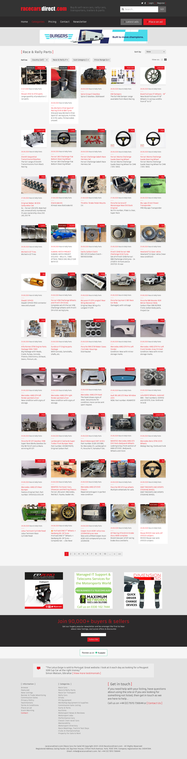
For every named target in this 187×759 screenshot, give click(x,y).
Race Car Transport (67, 693)
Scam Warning (27, 710)
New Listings (27, 693)
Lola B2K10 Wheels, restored (152, 395)
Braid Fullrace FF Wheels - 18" (153, 94)
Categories (38, 21)
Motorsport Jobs (65, 715)
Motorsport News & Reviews (71, 713)
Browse (24, 687)
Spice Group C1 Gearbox (90, 94)
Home (24, 21)
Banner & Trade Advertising (33, 695)
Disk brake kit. (57, 203)
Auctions (62, 710)
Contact (64, 21)
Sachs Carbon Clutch (89, 252)
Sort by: (137, 52)
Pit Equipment (64, 700)
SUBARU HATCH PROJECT (61, 252)
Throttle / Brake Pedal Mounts (93, 203)
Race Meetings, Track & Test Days (73, 728)
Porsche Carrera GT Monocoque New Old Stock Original (122, 205)
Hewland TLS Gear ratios (150, 252)
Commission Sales (29, 697)
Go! (162, 9)
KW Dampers (116, 94)
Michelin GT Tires (28, 252)
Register (161, 3)
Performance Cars (66, 718)
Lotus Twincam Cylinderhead (33, 531)
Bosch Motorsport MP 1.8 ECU (93, 441)
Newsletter (80, 21)
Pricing (52, 21)
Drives (61, 697)
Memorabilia (64, 723)
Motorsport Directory (68, 726)
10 (105, 554)
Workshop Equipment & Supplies (73, 703)
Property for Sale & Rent (69, 733)
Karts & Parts (64, 708)
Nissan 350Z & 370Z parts (32, 94)
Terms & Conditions (30, 705)
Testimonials (27, 703)
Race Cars (62, 687)
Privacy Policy (27, 700)
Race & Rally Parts (66, 690)
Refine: (24, 60)
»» (119, 554)
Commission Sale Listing (69, 705)
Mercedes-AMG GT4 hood (91, 395)
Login (151, 3)
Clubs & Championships (69, 731)
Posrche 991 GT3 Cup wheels (122, 487)
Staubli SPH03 (27, 300)
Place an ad (155, 21)
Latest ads (132, 21)
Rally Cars (62, 695)
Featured (25, 690)
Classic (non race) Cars (68, 720)
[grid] (165, 60)
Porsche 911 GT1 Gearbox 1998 (33, 441)
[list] (162, 60)
